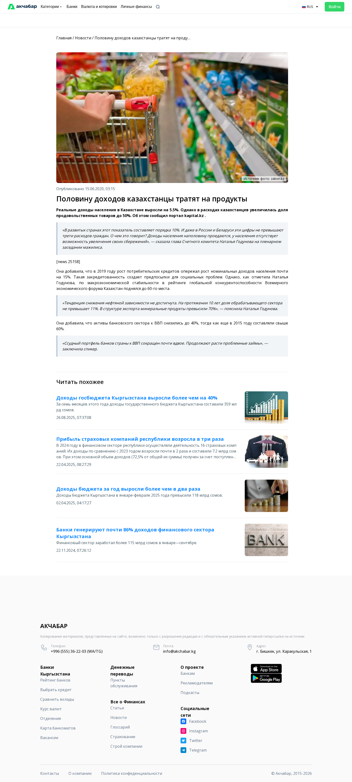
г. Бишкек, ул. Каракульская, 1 (284, 651)
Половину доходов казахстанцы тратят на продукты (145, 38)
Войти (335, 6)
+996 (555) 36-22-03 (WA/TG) (76, 651)
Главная (64, 38)
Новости (83, 38)
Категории (50, 7)
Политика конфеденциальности (131, 773)
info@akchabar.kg (179, 651)
